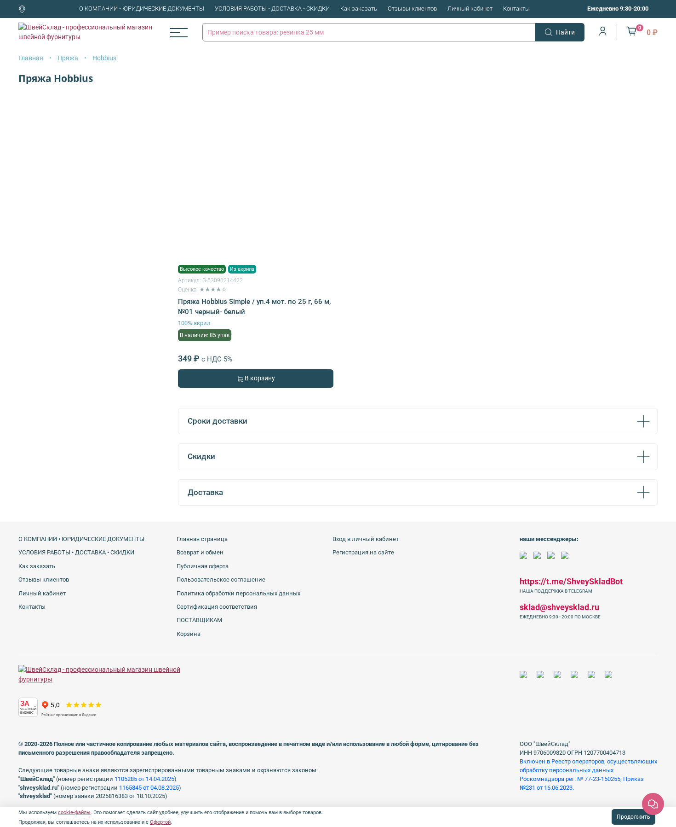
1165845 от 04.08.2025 (149, 787)
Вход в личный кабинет (365, 539)
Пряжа (67, 58)
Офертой (160, 822)
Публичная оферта (203, 566)
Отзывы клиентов (412, 8)
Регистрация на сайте (363, 552)
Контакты (516, 8)
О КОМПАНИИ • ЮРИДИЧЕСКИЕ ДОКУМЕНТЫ (141, 8)
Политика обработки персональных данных (238, 593)
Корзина (189, 633)
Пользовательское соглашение (221, 579)
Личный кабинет (470, 8)
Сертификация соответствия (217, 606)
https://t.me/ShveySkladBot (571, 581)
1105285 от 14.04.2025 (144, 778)
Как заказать (358, 8)
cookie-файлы (74, 812)
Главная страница (202, 539)
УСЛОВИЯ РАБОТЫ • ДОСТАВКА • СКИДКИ (272, 8)
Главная (30, 58)
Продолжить (633, 817)
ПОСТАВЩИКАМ (199, 620)
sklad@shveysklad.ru (559, 607)
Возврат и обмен (200, 552)
